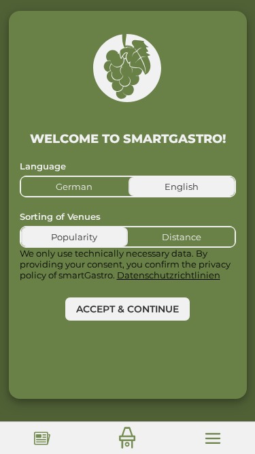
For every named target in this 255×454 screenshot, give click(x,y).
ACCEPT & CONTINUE (127, 309)
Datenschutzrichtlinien (168, 275)
